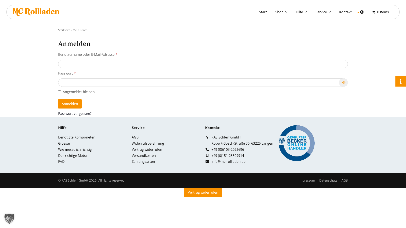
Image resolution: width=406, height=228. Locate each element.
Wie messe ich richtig (75, 149)
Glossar (64, 143)
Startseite (64, 30)
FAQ (61, 161)
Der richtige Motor (73, 155)
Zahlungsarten (143, 161)
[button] (9, 218)
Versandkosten (144, 155)
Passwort (76, 73)
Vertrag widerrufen (147, 149)
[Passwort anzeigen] (343, 82)
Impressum (307, 180)
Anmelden (70, 104)
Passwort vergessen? (75, 113)
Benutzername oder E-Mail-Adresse (97, 54)
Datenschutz (328, 180)
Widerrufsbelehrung (148, 143)
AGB (135, 137)
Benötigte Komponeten (76, 137)
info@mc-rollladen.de (228, 161)
